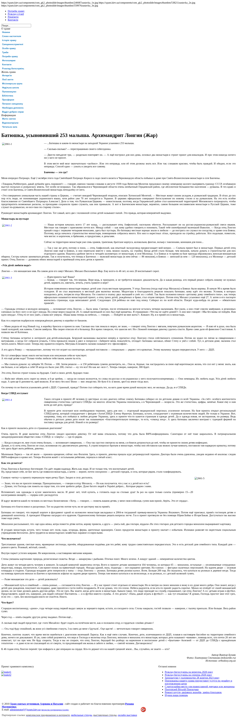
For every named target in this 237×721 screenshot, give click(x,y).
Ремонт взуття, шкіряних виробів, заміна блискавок (193, 692)
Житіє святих (9, 119)
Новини (6, 32)
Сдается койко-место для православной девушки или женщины (200, 686)
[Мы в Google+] (143, 711)
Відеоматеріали (10, 123)
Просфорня (8, 100)
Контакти (6, 64)
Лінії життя (7, 79)
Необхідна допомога (12, 108)
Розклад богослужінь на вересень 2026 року (189, 672)
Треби (5, 52)
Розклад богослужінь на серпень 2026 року (188, 675)
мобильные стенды (81, 715)
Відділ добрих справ (13, 112)
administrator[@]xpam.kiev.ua (25, 709)
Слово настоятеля (11, 36)
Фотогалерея (8, 60)
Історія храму (9, 40)
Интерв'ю (7, 75)
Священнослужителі (12, 44)
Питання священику (12, 104)
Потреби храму (10, 56)
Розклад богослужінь (13, 68)
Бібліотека (7, 95)
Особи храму (9, 48)
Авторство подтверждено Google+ (55, 710)
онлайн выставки (127, 715)
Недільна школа (10, 87)
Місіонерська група (12, 83)
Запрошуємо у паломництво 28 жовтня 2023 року (192, 677)
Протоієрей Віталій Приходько (182, 689)
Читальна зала (9, 127)
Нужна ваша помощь (176, 695)
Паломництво (9, 91)
